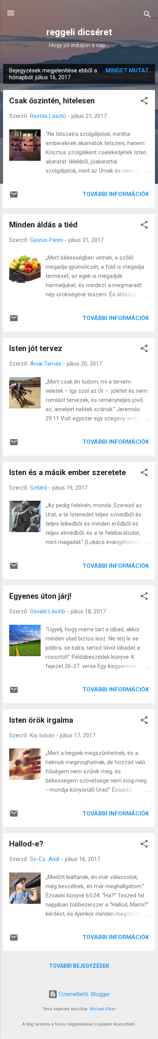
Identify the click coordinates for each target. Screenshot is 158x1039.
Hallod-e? (26, 843)
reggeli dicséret (79, 32)
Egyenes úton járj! (40, 596)
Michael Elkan (103, 1008)
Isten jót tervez (35, 348)
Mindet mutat (127, 70)
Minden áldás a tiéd (43, 224)
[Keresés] (147, 15)
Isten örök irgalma (41, 720)
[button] (144, 102)
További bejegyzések (79, 966)
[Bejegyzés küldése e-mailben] (13, 197)
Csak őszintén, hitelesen (52, 100)
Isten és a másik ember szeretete (67, 472)
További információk (115, 194)
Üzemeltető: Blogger (84, 994)
